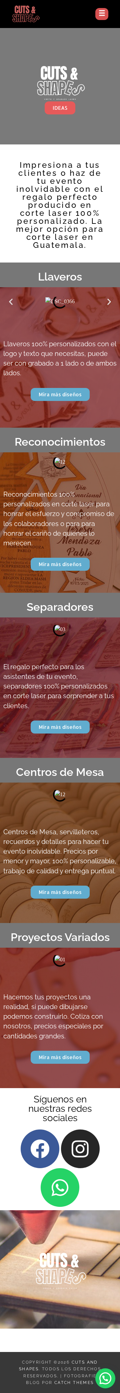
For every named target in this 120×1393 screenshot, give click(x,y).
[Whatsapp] (60, 1187)
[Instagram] (80, 1148)
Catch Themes (74, 1382)
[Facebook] (40, 1148)
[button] (11, 302)
